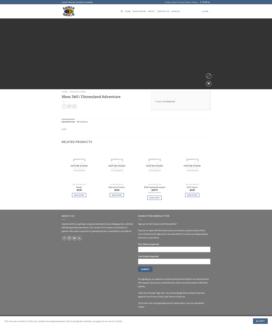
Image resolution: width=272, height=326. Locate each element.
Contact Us (163, 11)
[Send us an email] (206, 2)
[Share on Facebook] (64, 106)
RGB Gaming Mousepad (154, 187)
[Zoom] (209, 76)
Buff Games (192, 187)
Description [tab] (68, 122)
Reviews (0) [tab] (82, 122)
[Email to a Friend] (74, 106)
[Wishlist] (209, 83)
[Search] (122, 11)
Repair (79, 187)
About (151, 11)
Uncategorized (78, 92)
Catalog (175, 11)
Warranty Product (116, 187)
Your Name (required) (148, 244)
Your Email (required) (148, 256)
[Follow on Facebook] (201, 2)
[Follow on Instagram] (203, 2)
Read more (79, 195)
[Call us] (209, 2)
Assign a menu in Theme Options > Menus (181, 2)
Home (128, 11)
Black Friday (139, 11)
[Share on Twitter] (69, 106)
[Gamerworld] (89, 11)
